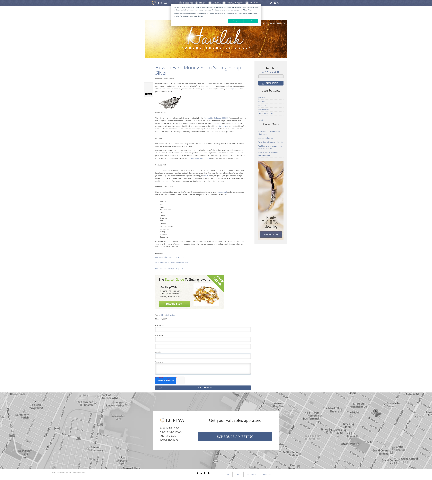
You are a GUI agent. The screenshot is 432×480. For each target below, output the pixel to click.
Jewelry (262, 97)
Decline (251, 21)
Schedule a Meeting (235, 3)
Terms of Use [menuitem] (251, 474)
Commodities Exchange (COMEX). (216, 118)
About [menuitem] (238, 474)
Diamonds (263, 109)
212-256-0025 (188, 3)
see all (260, 120)
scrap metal (222, 192)
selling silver (232, 89)
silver (206, 176)
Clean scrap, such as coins (200, 158)
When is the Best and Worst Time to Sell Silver (171, 263)
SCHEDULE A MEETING (235, 436)
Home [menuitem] (227, 474)
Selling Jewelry (265, 113)
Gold (261, 101)
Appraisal (216, 3)
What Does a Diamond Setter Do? (270, 142)
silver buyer (222, 126)
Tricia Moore (168, 78)
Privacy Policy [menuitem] (267, 474)
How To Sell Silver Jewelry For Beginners (170, 257)
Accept (235, 21)
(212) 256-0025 (168, 435)
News (262, 105)
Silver (163, 315)
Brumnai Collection (265, 138)
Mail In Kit (254, 3)
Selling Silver (171, 315)
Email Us (202, 3)
